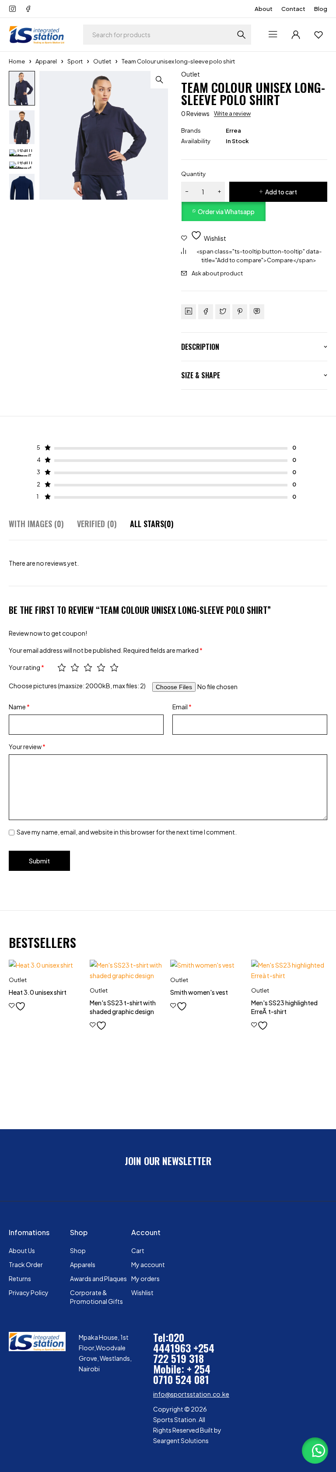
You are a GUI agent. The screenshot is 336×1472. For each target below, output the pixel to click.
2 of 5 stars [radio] (74, 667)
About (264, 8)
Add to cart (281, 192)
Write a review (232, 113)
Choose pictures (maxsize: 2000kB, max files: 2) (77, 686)
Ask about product (217, 273)
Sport (75, 61)
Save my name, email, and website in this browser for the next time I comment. (127, 832)
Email (182, 707)
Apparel (46, 61)
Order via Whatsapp (226, 211)
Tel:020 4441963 (172, 1342)
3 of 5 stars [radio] (88, 667)
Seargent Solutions (181, 1440)
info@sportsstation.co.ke (191, 1394)
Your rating (26, 667)
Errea (233, 130)
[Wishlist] (318, 34)
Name (19, 707)
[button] (159, 79)
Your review (27, 746)
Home (17, 61)
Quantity (193, 173)
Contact (293, 8)
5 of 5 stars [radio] (114, 667)
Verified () (97, 524)
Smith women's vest (199, 992)
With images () (36, 524)
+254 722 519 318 (183, 1353)
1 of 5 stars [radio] (61, 667)
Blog (320, 8)
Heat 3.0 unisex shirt (37, 992)
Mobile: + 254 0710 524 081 (181, 1374)
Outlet (102, 61)
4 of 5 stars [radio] (101, 667)
